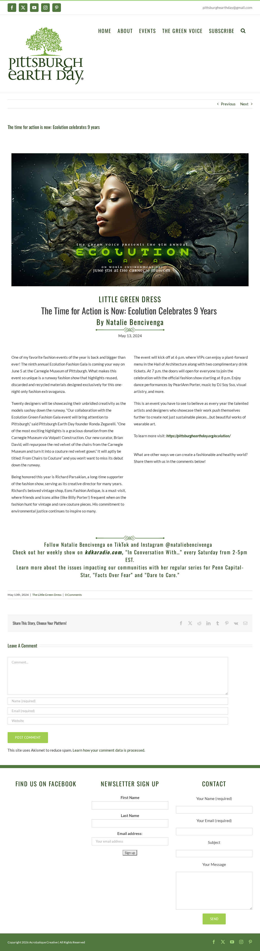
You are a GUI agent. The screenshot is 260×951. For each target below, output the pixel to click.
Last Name (130, 815)
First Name (130, 797)
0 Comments (73, 595)
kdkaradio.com (103, 552)
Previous (228, 104)
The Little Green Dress (46, 595)
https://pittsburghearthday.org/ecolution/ (198, 435)
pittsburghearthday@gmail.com (227, 7)
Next (244, 104)
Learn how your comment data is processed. (109, 750)
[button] (243, 30)
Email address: (129, 833)
